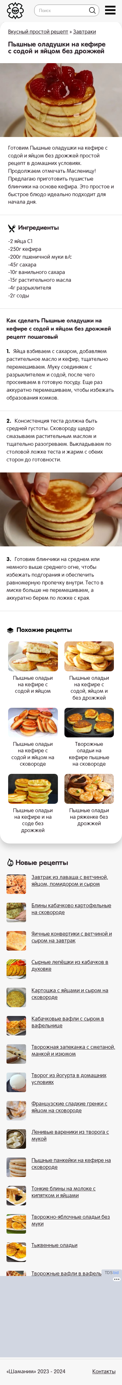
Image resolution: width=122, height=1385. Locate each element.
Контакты (103, 1372)
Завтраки (84, 32)
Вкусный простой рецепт (38, 32)
